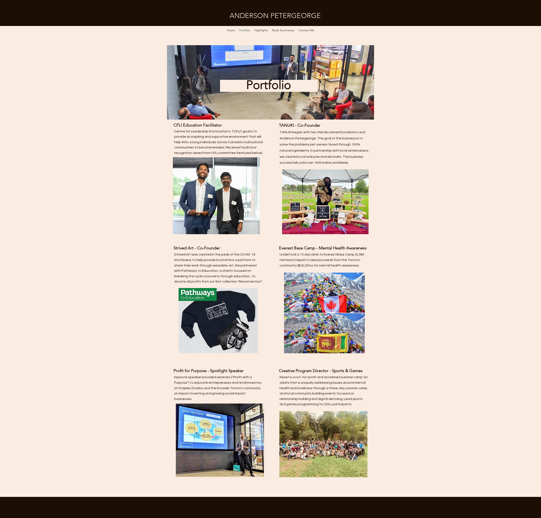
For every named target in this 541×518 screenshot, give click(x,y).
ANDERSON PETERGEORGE (275, 16)
